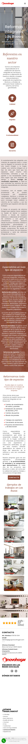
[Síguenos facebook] (12, 671)
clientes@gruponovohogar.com (13, 639)
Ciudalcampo (7, 726)
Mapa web (16, 741)
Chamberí (6, 722)
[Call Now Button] (4, 741)
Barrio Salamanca (8, 718)
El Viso (5, 724)
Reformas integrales (19, 738)
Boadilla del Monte (8, 720)
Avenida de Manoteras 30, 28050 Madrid (12, 653)
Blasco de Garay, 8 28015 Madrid (12, 647)
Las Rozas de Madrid (9, 730)
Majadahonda (7, 731)
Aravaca (5, 716)
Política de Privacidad (14, 740)
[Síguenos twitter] (16, 671)
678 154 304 (20, 44)
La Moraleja (6, 714)
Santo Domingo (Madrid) (10, 728)
